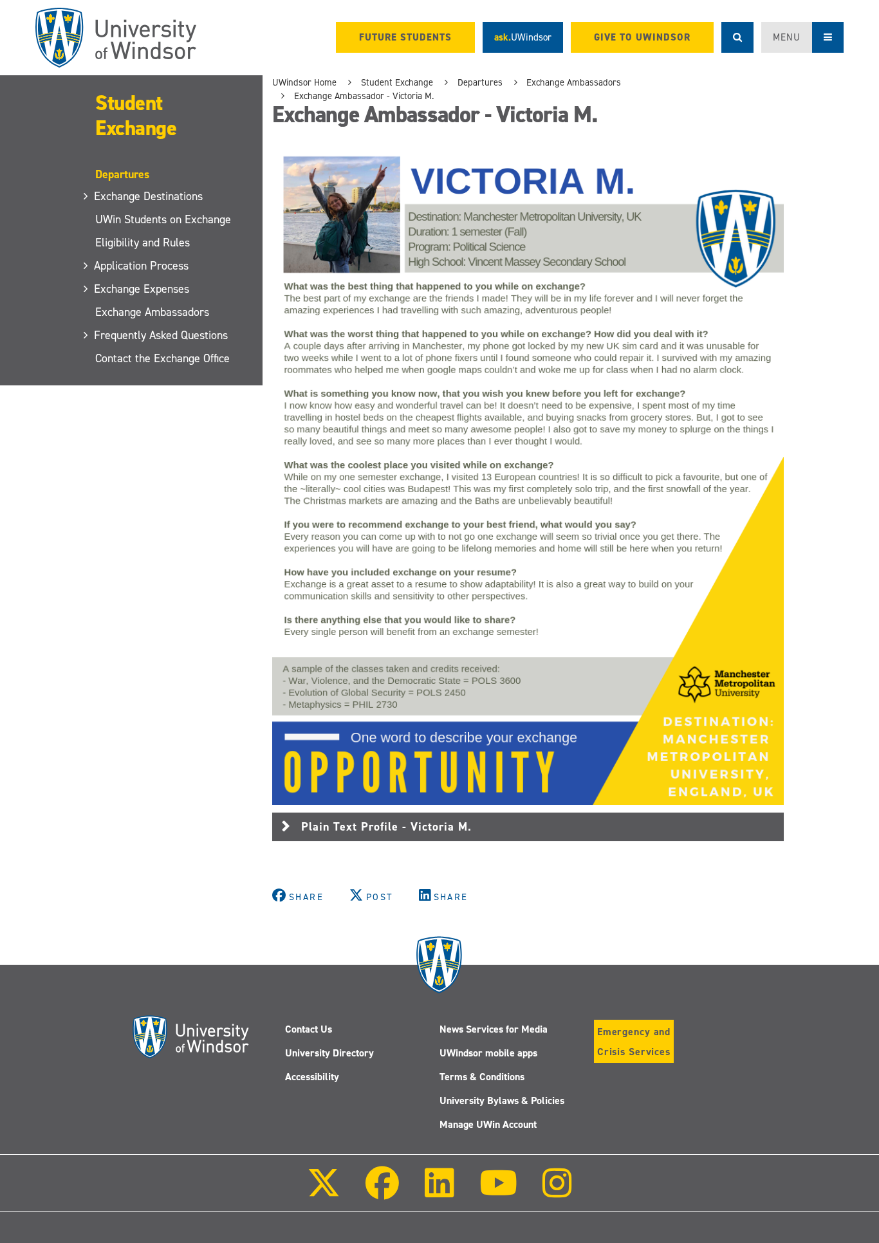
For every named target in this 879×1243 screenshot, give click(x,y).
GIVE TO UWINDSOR (642, 37)
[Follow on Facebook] (382, 1192)
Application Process (142, 265)
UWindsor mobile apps (488, 1053)
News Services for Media (493, 1029)
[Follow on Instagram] (557, 1192)
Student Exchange (135, 115)
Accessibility (312, 1076)
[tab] (528, 827)
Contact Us (308, 1029)
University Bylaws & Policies (501, 1100)
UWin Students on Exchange (163, 219)
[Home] (115, 38)
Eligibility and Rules (142, 242)
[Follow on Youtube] (498, 1192)
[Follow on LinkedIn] (438, 1192)
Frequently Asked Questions (161, 335)
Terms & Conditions (481, 1076)
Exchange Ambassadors (152, 312)
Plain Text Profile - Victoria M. (386, 826)
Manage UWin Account (488, 1124)
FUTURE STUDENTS (405, 37)
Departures (480, 82)
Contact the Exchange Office (162, 358)
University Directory (329, 1053)
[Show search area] (737, 37)
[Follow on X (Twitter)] (323, 1192)
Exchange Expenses (142, 289)
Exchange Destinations (149, 196)
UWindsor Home (304, 82)
